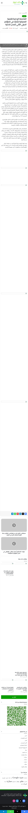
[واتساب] (15, 514)
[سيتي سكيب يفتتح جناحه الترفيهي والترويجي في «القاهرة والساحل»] (7, 566)
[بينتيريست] (18, 514)
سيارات (25, 757)
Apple (21, 778)
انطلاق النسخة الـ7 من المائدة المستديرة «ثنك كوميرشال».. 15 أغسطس (7, 688)
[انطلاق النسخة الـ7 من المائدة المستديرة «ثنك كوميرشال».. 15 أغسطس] (7, 682)
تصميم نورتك (14, 807)
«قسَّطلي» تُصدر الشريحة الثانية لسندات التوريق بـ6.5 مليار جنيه (21, 688)
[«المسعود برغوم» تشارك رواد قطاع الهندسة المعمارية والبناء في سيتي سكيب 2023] (21, 617)
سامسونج (14, 781)
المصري (25, 781)
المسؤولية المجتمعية (23, 747)
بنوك (26, 750)
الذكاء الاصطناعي (23, 745)
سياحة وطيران (24, 754)
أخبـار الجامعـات (24, 738)
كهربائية (25, 784)
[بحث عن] (26, 3)
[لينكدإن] (20, 514)
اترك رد (14, 697)
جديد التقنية (24, 752)
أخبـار (26, 735)
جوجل (17, 781)
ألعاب (26, 740)
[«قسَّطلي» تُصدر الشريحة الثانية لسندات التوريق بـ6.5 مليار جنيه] (21, 682)
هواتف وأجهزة (24, 766)
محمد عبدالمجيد (22, 28)
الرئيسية (24, 13)
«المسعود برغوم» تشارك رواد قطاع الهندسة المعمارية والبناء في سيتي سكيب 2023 (21, 673)
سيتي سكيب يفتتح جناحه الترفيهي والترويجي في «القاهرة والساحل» (8, 572)
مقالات (25, 764)
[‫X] (23, 514)
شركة (5, 781)
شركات (25, 759)
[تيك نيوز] (18, 3)
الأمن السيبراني (24, 742)
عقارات (20, 13)
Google (15, 777)
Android (25, 777)
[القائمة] (2, 3)
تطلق (22, 781)
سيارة (9, 781)
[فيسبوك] (26, 514)
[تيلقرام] (12, 514)
